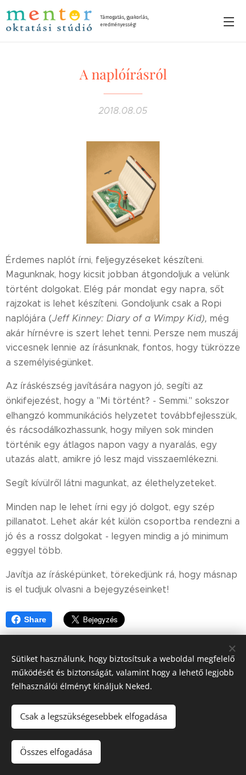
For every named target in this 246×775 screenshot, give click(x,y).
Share (35, 619)
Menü (228, 21)
